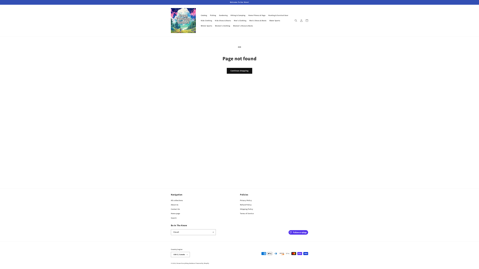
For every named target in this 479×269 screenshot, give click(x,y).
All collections (177, 200)
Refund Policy (246, 205)
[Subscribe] (213, 232)
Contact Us (175, 209)
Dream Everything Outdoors (186, 263)
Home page (175, 213)
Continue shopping (239, 70)
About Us (174, 205)
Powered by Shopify (202, 263)
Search (174, 218)
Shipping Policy (246, 209)
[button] (296, 20)
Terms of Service (247, 213)
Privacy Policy (246, 200)
